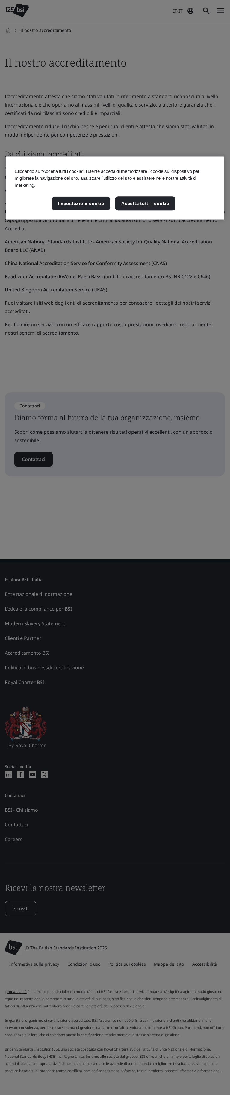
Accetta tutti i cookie (145, 203)
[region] (115, 188)
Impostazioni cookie (81, 203)
